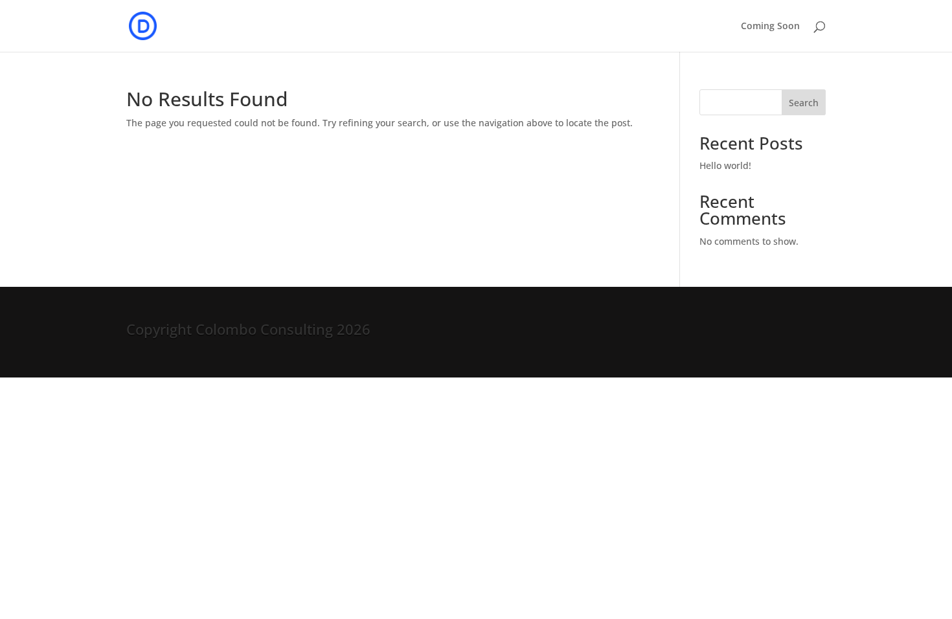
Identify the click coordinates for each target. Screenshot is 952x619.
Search (804, 102)
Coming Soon (770, 26)
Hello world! (725, 165)
